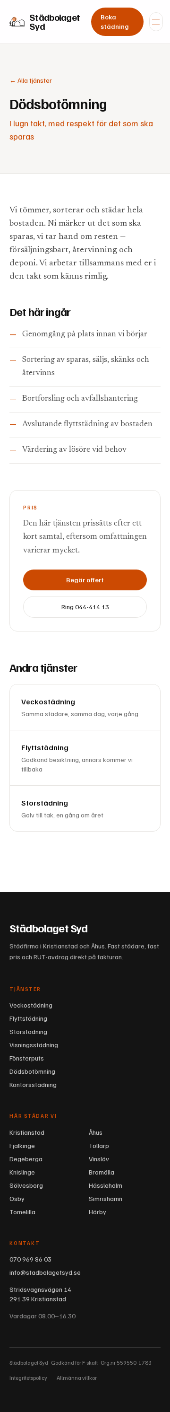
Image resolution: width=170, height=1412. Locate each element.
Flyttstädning (28, 1018)
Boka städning (115, 21)
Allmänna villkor (77, 1377)
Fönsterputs (26, 1058)
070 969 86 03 (30, 1259)
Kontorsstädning (33, 1084)
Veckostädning (30, 1005)
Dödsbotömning (32, 1071)
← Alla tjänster (30, 80)
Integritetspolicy (28, 1377)
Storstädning (28, 1031)
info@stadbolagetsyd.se (45, 1272)
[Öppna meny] (156, 21)
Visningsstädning (33, 1045)
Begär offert (85, 580)
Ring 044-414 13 (85, 607)
